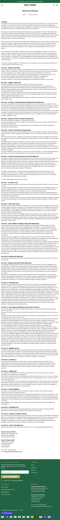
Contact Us (34, 472)
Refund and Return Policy (8, 489)
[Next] (47, 1)
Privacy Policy (4, 487)
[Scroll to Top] (57, 512)
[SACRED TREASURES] (30, 5)
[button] (57, 5)
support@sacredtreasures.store (13, 451)
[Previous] (12, 1)
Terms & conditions (17, 480)
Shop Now (34, 467)
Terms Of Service (5, 494)
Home (24, 14)
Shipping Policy (5, 492)
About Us (33, 470)
